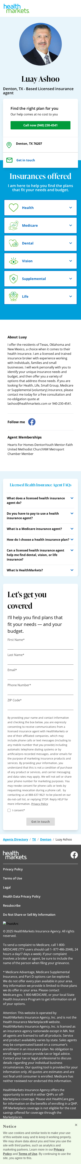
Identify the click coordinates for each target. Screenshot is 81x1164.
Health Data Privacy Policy (21, 896)
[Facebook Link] (74, 855)
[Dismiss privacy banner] (76, 1125)
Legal (7, 887)
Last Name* (16, 655)
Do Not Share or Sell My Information (29, 915)
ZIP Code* (15, 700)
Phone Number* (19, 685)
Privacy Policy (13, 869)
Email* (12, 670)
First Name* (16, 640)
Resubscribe (12, 905)
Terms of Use (12, 878)
